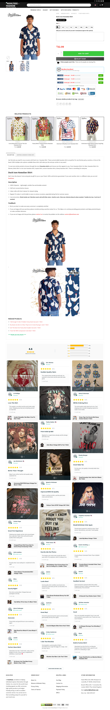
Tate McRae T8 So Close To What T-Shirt (25, 602)
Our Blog (58, 680)
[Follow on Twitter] (98, 1)
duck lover (81, 99)
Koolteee (11, 178)
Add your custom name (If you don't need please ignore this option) (74, 30)
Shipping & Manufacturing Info (25, 155)
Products (75, 10)
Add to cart (83, 54)
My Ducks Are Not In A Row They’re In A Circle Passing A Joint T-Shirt (29, 325)
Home (57, 13)
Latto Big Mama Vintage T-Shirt (88, 538)
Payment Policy (60, 689)
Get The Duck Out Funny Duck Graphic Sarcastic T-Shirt (25, 328)
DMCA (57, 693)
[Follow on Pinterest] (101, 1)
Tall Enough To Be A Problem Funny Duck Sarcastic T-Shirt (26, 322)
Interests (74, 13)
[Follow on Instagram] (96, 1)
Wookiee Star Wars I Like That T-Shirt (57, 656)
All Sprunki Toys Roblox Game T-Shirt (90, 596)
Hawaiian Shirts (65, 13)
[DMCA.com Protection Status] (46, 705)
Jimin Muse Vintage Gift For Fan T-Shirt (58, 445)
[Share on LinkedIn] (69, 104)
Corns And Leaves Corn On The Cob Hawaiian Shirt (18, 144)
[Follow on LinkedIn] (103, 1)
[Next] (51, 36)
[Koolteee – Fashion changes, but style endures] (13, 5)
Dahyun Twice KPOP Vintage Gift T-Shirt (58, 505)
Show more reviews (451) (55, 668)
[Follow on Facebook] (94, 1)
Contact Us (59, 683)
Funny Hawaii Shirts (83, 13)
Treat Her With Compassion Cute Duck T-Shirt (23, 331)
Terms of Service (35, 689)
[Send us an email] (99, 1)
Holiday (45, 10)
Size (57, 23)
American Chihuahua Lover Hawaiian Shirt (67, 143)
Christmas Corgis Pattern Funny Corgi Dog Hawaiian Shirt (92, 144)
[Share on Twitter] (60, 104)
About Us (33, 680)
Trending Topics (35, 10)
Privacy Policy (35, 686)
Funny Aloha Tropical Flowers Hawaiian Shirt (42, 144)
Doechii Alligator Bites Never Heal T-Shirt (58, 625)
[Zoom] (8, 57)
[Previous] (8, 36)
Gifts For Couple (66, 10)
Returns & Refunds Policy (38, 683)
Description (10, 155)
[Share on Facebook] (57, 104)
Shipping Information (62, 686)
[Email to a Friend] (63, 104)
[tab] (10, 155)
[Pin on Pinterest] (66, 104)
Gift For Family (54, 10)
